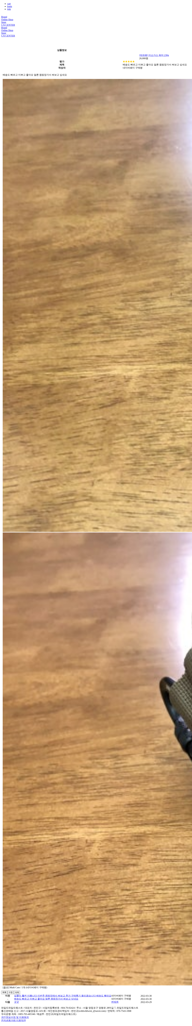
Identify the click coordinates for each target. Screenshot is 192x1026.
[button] (114, 1002)
